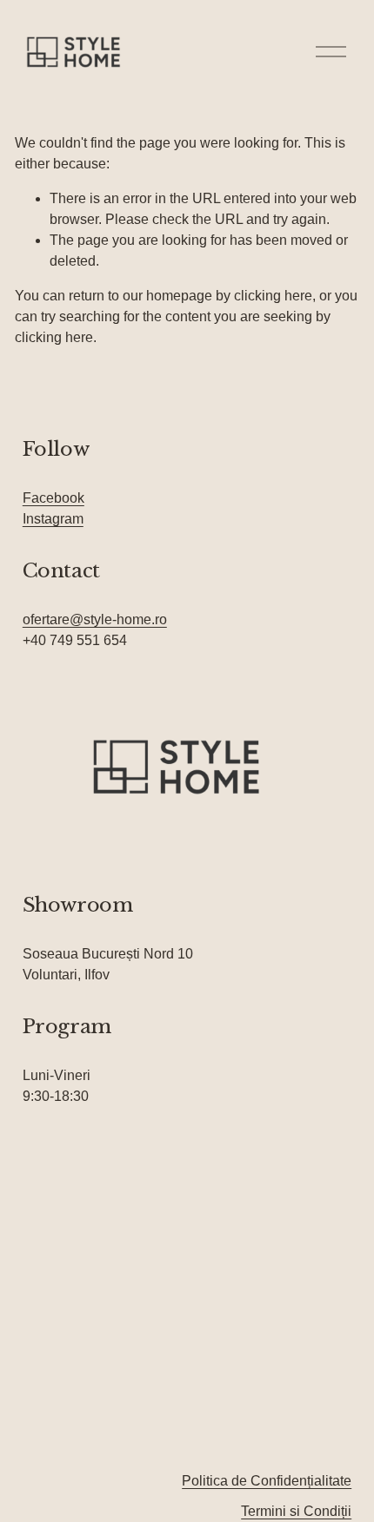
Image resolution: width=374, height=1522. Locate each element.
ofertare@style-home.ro (95, 619)
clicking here (273, 295)
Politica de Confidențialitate (266, 1480)
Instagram (53, 518)
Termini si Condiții (296, 1511)
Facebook (53, 498)
